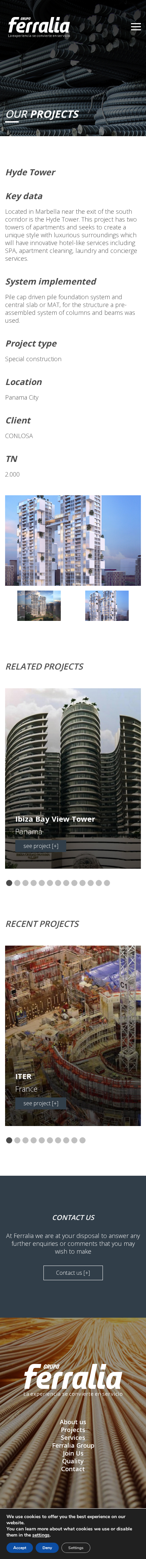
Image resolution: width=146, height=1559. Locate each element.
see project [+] (40, 846)
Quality (73, 1461)
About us (73, 1422)
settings (41, 1535)
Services (73, 1437)
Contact (73, 1469)
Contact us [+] (73, 1272)
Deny (47, 1547)
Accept (19, 1547)
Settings (76, 1547)
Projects (73, 1430)
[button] (9, 883)
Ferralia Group (73, 1445)
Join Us (73, 1453)
